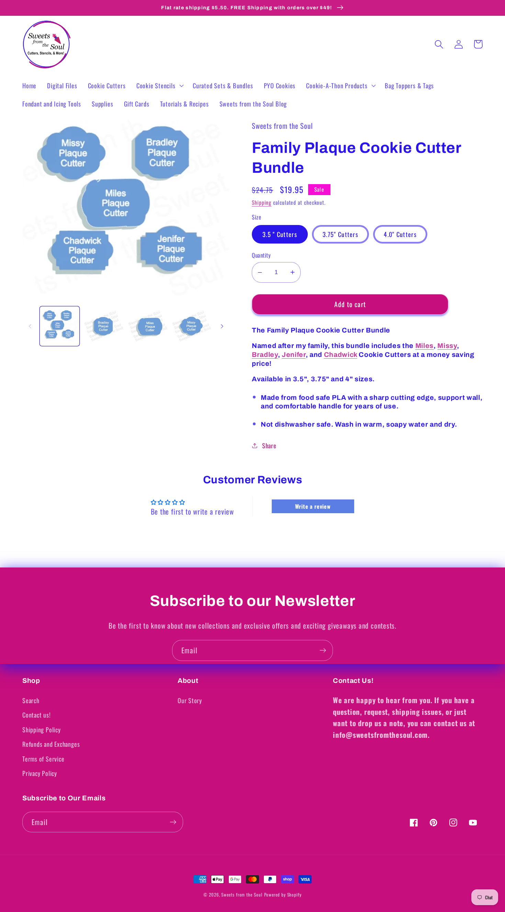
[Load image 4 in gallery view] (191, 326)
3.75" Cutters (340, 234)
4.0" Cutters (400, 234)
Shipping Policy (41, 729)
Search (31, 700)
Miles (424, 345)
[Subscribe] (323, 650)
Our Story (190, 700)
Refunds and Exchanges (51, 743)
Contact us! (36, 714)
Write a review (313, 506)
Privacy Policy (39, 773)
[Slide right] (221, 326)
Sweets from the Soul (241, 894)
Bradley (265, 354)
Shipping (261, 202)
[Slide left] (29, 326)
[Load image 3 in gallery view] (147, 326)
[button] (159, 85)
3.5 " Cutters (279, 234)
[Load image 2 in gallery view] (103, 326)
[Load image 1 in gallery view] (59, 326)
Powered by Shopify (283, 894)
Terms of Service (43, 758)
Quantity (261, 255)
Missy (447, 345)
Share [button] (269, 445)
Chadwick (340, 354)
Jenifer (294, 354)
